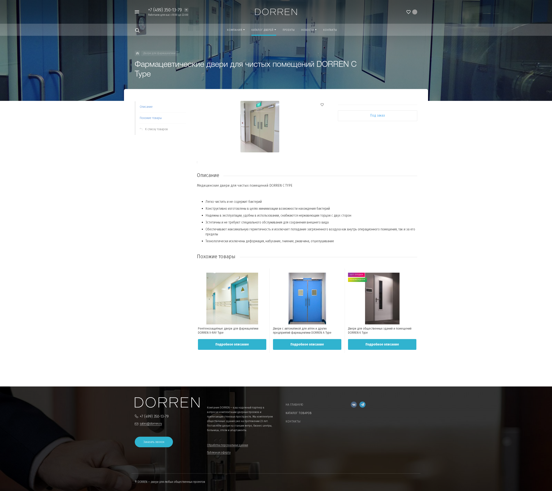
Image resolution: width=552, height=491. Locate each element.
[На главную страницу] (276, 11)
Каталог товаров (299, 413)
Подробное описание (232, 344)
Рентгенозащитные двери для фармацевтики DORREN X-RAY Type (228, 331)
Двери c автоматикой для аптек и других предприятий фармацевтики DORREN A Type (302, 331)
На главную (294, 405)
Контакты (293, 421)
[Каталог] (137, 53)
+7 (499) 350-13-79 (165, 10)
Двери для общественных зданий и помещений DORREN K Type (379, 331)
